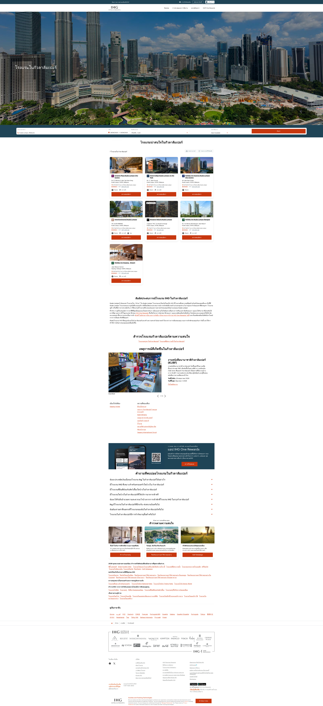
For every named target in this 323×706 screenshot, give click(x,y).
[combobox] (62, 133)
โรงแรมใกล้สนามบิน (116, 569)
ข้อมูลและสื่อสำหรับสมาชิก (170, 677)
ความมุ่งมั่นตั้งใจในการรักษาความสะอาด (173, 672)
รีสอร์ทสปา (137, 569)
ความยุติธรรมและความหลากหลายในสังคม (174, 675)
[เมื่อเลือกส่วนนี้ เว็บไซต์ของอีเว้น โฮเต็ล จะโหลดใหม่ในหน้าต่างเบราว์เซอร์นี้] (126, 645)
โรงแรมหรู (123, 590)
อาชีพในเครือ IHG (140, 663)
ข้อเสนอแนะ (193, 679)
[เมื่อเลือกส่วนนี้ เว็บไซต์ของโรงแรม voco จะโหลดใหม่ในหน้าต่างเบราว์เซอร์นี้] (184, 638)
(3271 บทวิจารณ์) (125, 230)
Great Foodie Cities (124, 567)
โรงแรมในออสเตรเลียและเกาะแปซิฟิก (145, 596)
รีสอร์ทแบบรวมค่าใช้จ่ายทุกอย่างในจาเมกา (130, 577)
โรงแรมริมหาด (114, 575)
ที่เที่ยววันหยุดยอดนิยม (135, 590)
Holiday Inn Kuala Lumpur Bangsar (197, 219)
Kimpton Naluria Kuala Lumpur (161, 219)
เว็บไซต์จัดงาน (173, 384)
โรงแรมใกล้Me (114, 590)
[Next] (164, 396)
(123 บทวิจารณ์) (195, 230)
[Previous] (158, 396)
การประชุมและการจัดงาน (180, 8)
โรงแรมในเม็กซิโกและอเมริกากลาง (171, 596)
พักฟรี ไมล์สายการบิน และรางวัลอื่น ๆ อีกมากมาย (151, 315)
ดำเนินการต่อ (203, 701)
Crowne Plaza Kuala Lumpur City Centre (126, 177)
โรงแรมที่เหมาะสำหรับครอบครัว (119, 584)
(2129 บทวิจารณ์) (196, 186)
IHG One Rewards (142, 313)
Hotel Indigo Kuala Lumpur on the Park (162, 177)
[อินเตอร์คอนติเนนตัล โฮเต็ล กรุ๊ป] (114, 8)
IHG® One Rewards (209, 8)
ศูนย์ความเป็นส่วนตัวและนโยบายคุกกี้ (199, 670)
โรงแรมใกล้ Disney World (183, 584)
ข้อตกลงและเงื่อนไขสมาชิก (197, 662)
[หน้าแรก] (112, 623)
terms (186, 701)
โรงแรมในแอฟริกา (126, 598)
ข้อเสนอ (166, 8)
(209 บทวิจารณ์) (125, 273)
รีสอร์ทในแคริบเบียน (126, 575)
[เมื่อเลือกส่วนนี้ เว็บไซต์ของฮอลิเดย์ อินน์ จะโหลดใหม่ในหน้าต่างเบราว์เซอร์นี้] (146, 645)
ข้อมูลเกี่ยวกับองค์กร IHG (169, 680)
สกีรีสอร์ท (205, 567)
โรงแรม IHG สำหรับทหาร (169, 667)
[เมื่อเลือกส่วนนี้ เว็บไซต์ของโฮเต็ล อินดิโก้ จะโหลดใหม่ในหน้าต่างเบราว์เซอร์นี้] (175, 638)
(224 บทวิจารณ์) (160, 186)
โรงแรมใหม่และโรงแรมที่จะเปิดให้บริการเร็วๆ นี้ (149, 567)
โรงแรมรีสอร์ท (128, 569)
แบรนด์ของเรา (195, 8)
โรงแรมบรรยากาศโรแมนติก (191, 567)
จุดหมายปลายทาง (21, 129)
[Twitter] (114, 663)
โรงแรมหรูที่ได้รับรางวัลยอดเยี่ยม (177, 590)
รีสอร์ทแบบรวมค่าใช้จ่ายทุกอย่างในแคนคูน (172, 575)
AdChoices (193, 665)
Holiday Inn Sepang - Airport (125, 263)
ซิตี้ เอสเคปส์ (113, 567)
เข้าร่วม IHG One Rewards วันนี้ (178, 315)
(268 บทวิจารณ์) (125, 186)
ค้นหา (278, 131)
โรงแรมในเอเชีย (125, 596)
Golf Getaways (147, 569)
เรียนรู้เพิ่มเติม (195, 689)
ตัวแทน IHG (139, 675)
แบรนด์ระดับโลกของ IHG (142, 668)
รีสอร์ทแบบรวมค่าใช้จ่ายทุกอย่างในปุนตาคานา (161, 577)
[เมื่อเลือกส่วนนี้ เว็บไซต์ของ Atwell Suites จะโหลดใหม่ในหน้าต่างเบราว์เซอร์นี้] (174, 645)
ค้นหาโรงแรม (139, 665)
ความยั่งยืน (165, 670)
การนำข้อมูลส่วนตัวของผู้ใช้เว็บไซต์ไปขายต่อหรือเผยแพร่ (201, 673)
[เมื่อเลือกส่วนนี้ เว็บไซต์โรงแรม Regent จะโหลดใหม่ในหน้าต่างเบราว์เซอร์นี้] (124, 638)
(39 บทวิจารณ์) (160, 230)
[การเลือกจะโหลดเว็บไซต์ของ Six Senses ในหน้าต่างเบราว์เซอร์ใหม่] (114, 638)
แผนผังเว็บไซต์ (193, 676)
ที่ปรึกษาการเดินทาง (168, 665)
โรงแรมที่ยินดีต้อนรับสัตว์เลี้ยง (154, 590)
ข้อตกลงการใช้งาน (195, 668)
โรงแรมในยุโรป (114, 596)
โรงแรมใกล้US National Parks (142, 584)
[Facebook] (110, 663)
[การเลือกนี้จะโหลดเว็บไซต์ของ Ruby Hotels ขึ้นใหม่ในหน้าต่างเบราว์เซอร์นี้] (192, 638)
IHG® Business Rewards (169, 662)
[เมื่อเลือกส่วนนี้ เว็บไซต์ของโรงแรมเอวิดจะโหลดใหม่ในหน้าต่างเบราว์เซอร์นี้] (165, 645)
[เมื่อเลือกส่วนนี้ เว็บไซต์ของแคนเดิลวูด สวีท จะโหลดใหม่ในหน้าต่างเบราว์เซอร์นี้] (207, 645)
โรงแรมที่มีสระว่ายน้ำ (173, 567)
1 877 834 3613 (128, 685)
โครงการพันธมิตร (140, 673)
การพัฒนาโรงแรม (140, 670)
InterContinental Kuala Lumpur (126, 219)
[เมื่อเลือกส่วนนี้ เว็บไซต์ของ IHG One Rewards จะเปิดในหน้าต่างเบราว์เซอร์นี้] (202, 651)
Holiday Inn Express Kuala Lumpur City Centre (197, 177)
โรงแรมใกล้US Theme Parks (163, 584)
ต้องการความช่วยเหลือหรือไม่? (120, 2)
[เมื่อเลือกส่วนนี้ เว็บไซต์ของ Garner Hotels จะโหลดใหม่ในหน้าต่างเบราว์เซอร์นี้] (156, 645)
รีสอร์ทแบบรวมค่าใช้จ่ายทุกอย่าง (145, 575)
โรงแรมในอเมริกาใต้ (191, 596)
